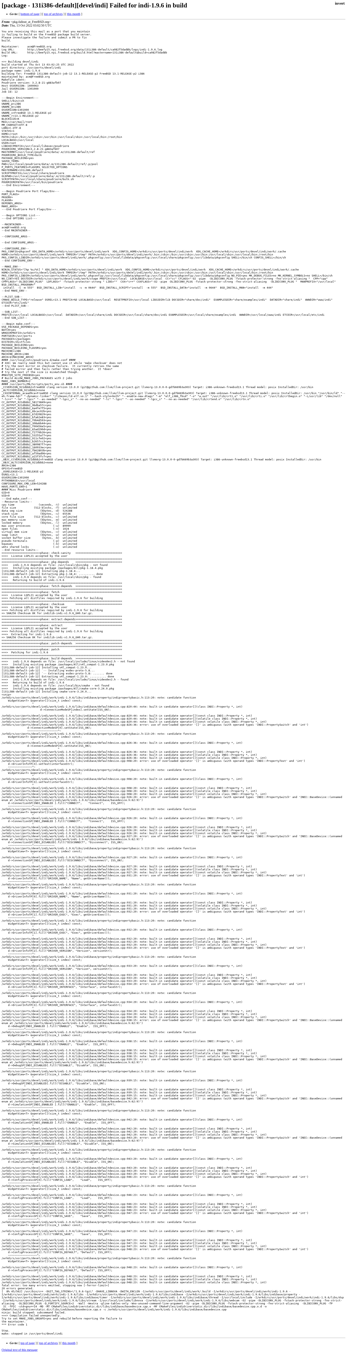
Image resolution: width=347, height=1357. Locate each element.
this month (73, 14)
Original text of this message (20, 1350)
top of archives (53, 14)
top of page (27, 1343)
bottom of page (30, 14)
